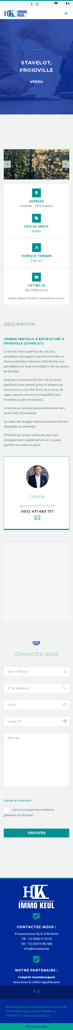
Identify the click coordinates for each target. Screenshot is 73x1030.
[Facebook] (31, 4)
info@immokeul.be (36, 949)
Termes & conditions (17, 800)
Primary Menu (66, 13)
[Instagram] (37, 4)
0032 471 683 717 (37, 511)
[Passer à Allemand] (54, 3)
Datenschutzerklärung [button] (36, 1015)
